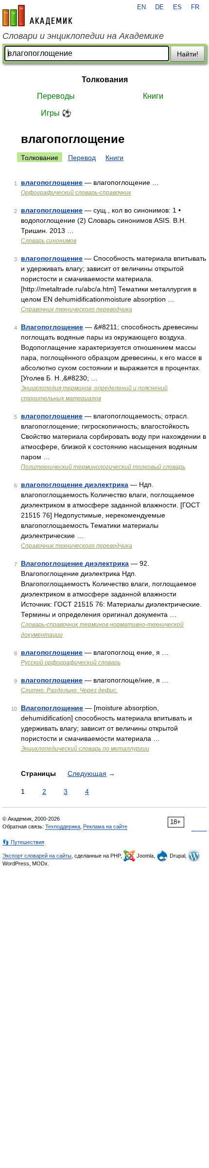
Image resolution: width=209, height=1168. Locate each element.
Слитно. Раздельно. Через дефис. (69, 690)
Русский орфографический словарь (71, 662)
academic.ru (37, 15)
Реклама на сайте (105, 826)
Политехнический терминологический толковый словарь (103, 467)
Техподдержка (62, 826)
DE (159, 7)
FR (195, 7)
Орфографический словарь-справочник (76, 192)
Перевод (82, 158)
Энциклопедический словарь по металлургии (85, 748)
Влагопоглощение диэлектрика (75, 563)
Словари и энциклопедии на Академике (83, 36)
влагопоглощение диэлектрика (74, 484)
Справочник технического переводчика (76, 309)
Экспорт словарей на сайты (36, 856)
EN (141, 7)
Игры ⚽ (56, 113)
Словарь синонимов (48, 240)
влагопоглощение (52, 182)
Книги (153, 96)
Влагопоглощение (52, 327)
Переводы (56, 96)
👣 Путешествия (23, 842)
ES (177, 7)
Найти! (187, 54)
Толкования (105, 79)
